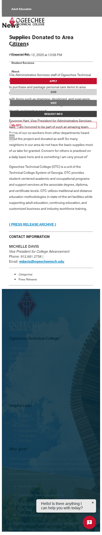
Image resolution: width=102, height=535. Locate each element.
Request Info (53, 114)
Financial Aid (19, 54)
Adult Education (21, 9)
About (15, 71)
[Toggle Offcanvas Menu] (12, 137)
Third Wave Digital (49, 528)
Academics (18, 37)
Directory (25, 415)
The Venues (27, 435)
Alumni (15, 19)
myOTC (24, 420)
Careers (24, 425)
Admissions (19, 45)
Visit (53, 103)
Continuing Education (25, 30)
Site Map (25, 440)
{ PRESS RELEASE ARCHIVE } (32, 224)
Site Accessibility (31, 514)
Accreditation (28, 430)
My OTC (16, 125)
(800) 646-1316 (20, 357)
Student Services (22, 63)
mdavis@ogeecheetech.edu (41, 261)
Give (53, 92)
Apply (53, 81)
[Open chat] (89, 522)
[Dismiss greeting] (92, 502)
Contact (14, 362)
